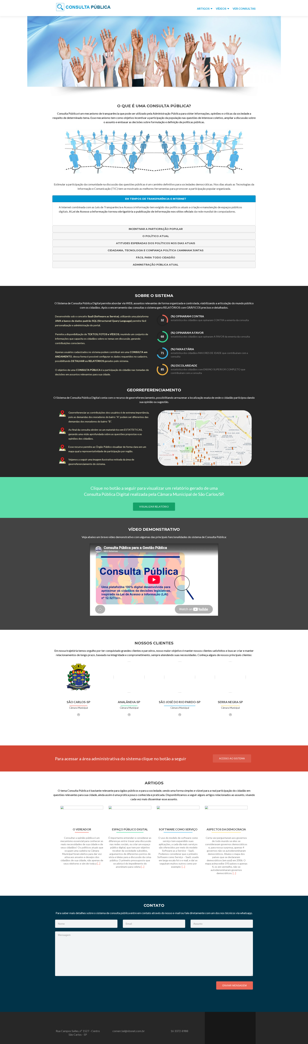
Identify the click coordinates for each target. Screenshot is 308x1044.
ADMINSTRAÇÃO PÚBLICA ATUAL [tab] (155, 264)
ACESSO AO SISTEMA (232, 758)
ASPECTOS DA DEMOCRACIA (226, 829)
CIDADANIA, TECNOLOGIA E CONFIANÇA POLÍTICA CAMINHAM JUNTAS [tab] (156, 250)
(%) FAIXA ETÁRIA (182, 349)
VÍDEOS (221, 8)
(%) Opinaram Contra (187, 316)
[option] (154, 842)
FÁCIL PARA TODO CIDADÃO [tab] (155, 257)
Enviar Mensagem (234, 985)
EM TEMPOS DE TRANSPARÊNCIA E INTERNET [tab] (155, 198)
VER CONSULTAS (244, 8)
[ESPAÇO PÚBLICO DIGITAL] (130, 815)
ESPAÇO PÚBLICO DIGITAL (130, 829)
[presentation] (162, 320)
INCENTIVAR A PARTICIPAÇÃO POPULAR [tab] (156, 229)
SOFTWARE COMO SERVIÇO (178, 829)
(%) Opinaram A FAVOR (187, 332)
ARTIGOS (203, 8)
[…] (98, 863)
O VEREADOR (82, 829)
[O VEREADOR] (81, 815)
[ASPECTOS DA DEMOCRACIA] (226, 815)
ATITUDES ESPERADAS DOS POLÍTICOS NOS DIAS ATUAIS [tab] (155, 243)
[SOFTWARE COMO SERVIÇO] (178, 815)
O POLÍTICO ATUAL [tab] (155, 236)
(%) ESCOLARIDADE (184, 365)
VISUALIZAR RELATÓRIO (154, 506)
